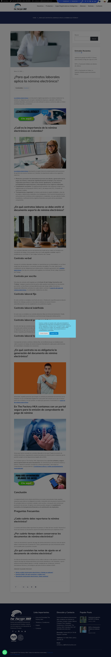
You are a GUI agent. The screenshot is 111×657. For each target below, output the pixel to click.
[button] (4, 652)
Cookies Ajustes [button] (44, 333)
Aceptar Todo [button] (54, 333)
